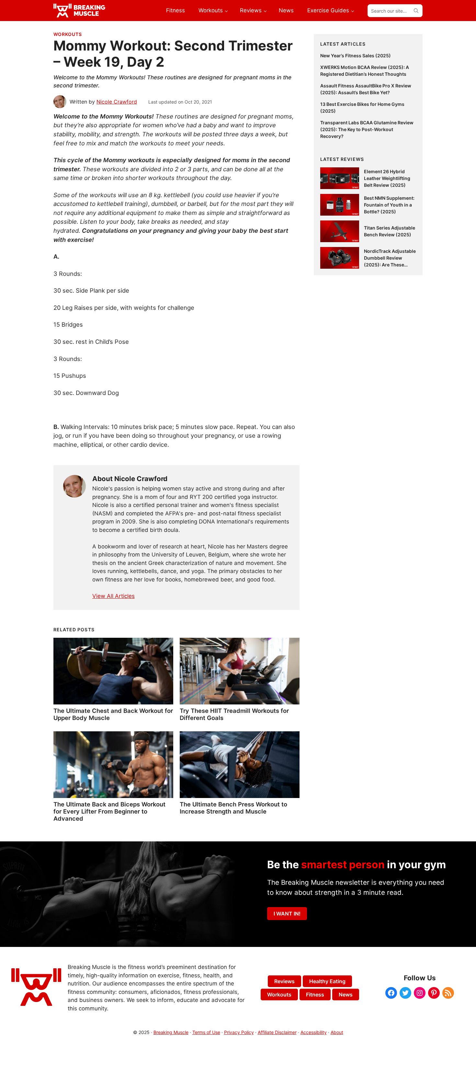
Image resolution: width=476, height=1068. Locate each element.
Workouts (67, 34)
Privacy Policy (239, 1032)
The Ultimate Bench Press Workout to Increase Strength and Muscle (233, 808)
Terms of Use (206, 1032)
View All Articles (113, 596)
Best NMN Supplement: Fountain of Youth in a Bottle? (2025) (389, 204)
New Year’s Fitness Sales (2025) (355, 55)
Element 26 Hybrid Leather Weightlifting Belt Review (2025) (387, 178)
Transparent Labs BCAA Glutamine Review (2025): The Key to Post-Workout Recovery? (367, 129)
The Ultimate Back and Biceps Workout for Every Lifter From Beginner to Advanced (109, 811)
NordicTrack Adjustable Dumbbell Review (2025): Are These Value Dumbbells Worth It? (390, 264)
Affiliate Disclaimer (277, 1032)
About (337, 1032)
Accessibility (313, 1032)
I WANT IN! (287, 913)
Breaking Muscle (170, 1032)
